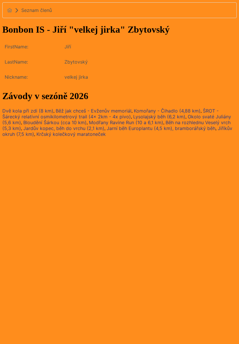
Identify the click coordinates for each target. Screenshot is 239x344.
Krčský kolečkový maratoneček (71, 134)
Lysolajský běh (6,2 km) (159, 117)
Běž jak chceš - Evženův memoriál (93, 111)
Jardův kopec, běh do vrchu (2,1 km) (63, 128)
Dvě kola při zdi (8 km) (27, 111)
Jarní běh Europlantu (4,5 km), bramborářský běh (161, 128)
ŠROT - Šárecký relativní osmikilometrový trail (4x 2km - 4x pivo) (110, 114)
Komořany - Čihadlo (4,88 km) (167, 111)
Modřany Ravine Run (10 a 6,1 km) (126, 122)
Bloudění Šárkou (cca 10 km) (55, 122)
